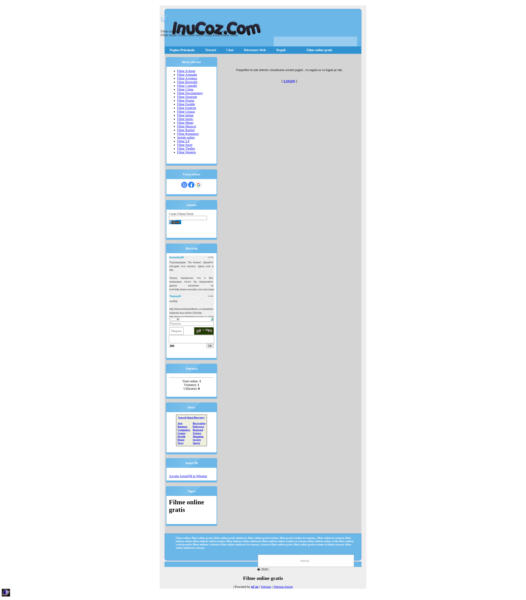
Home (181, 439)
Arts (180, 423)
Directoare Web (255, 50)
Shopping (198, 436)
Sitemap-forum (283, 587)
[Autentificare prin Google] (198, 185)
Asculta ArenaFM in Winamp (188, 476)
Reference (198, 426)
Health (181, 436)
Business (182, 426)
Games (182, 433)
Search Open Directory (191, 417)
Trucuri (210, 50)
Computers (184, 429)
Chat (229, 50)
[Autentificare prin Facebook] (191, 185)
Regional (198, 429)
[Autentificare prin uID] (184, 185)
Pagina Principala (182, 50)
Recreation (199, 423)
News (180, 443)
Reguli (280, 50)
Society (197, 439)
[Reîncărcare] (212, 319)
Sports (196, 443)
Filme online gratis (319, 50)
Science (197, 433)
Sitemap (266, 587)
